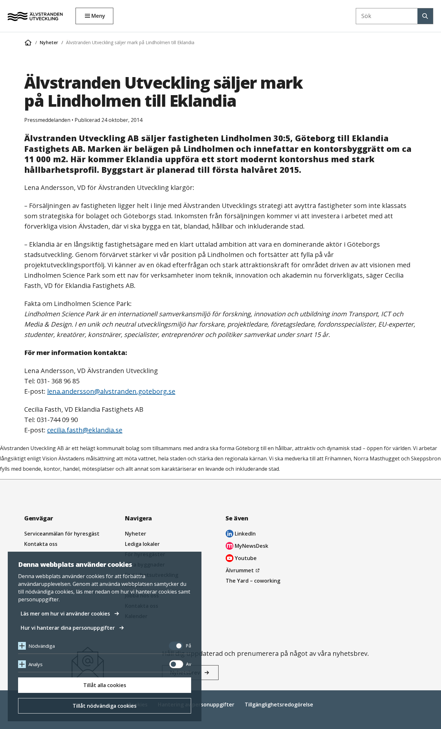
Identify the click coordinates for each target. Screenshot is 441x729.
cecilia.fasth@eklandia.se (84, 430)
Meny (98, 15)
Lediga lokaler (142, 543)
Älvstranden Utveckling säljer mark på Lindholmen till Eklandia (130, 42)
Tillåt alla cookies (104, 685)
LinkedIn (241, 534)
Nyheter (49, 42)
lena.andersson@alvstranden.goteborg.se (111, 391)
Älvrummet (244, 571)
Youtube (241, 559)
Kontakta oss (40, 543)
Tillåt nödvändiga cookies (105, 705)
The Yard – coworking (253, 580)
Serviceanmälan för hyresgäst (61, 533)
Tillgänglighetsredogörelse (279, 704)
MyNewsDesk (247, 546)
